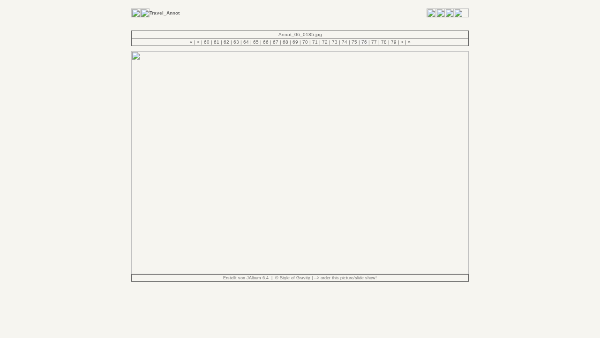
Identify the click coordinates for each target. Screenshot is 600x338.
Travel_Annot (165, 12)
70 (305, 42)
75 (354, 42)
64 (246, 42)
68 (285, 42)
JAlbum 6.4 (258, 278)
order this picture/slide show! (349, 278)
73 (334, 42)
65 (256, 42)
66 (266, 42)
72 (325, 42)
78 (384, 42)
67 (275, 42)
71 (315, 42)
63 (236, 42)
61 (216, 42)
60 (206, 42)
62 (226, 42)
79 (394, 42)
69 (295, 42)
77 (374, 42)
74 (344, 42)
